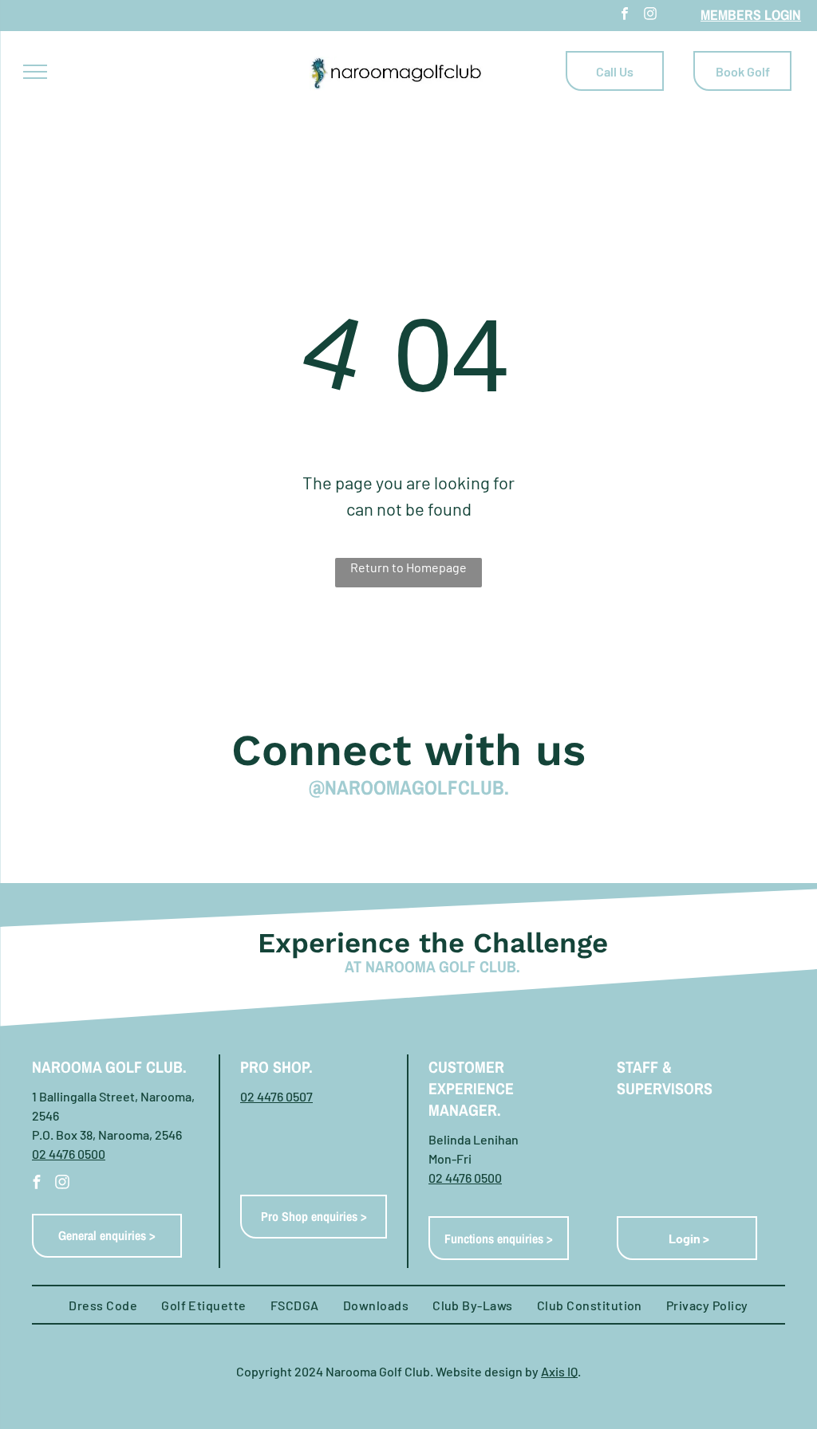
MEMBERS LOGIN (751, 15)
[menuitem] (103, 1305)
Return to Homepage (408, 567)
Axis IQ (559, 1371)
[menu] (35, 71)
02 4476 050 (461, 1177)
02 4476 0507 (276, 1096)
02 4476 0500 (68, 1153)
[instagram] (650, 15)
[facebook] (624, 15)
